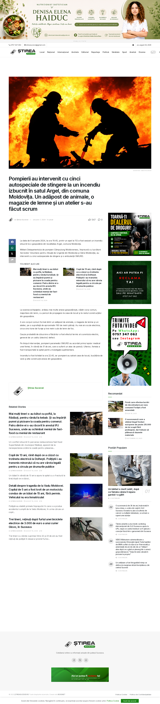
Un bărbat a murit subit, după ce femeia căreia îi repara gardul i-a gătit (123, 492)
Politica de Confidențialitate (140, 694)
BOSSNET (61, 694)
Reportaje (95, 52)
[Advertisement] (80, 66)
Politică (106, 52)
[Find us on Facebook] (74, 660)
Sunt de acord (129, 701)
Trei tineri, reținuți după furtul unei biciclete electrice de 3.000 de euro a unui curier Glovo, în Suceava (36, 523)
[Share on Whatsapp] (12, 248)
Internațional (63, 52)
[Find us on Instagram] (86, 660)
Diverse (142, 52)
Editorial (85, 52)
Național (51, 52)
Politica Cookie (121, 694)
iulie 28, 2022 (131, 413)
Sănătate (116, 52)
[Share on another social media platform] (12, 260)
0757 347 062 (15, 45)
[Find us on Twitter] (80, 660)
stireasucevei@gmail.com (35, 45)
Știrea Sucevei (22, 220)
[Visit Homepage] (23, 52)
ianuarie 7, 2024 (39, 220)
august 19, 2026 (40, 300)
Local (42, 52)
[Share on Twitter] (12, 254)
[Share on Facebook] (12, 242)
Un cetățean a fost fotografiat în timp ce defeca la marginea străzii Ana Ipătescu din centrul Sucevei (133, 565)
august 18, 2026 (31, 501)
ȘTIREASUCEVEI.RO (21, 694)
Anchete (75, 52)
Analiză (133, 52)
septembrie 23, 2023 (134, 438)
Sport (124, 52)
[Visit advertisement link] (80, 19)
